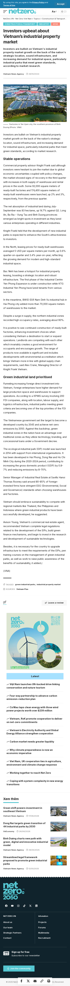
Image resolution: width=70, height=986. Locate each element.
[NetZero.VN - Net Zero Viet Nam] (22, 11)
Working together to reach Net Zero (30, 772)
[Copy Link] (41, 981)
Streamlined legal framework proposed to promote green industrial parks (25, 860)
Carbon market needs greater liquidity (32, 741)
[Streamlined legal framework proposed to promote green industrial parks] (58, 860)
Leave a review (55, 603)
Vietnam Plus (22, 589)
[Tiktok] (24, 906)
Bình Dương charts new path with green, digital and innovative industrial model (25, 842)
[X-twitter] (30, 906)
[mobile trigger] (6, 11)
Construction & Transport (20, 24)
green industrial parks (25, 584)
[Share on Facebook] (21, 981)
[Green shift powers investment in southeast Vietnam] (58, 811)
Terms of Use (9, 5)
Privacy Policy (38, 2)
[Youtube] (12, 906)
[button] (35, 676)
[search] (47, 11)
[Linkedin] (36, 906)
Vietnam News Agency (13, 74)
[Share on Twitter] (28, 981)
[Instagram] (18, 906)
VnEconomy (8, 831)
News (55, 24)
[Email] (35, 981)
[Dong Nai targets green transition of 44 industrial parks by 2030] (58, 826)
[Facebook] (6, 906)
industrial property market (49, 584)
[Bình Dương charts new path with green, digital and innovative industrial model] (58, 842)
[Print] (48, 981)
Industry (44, 24)
